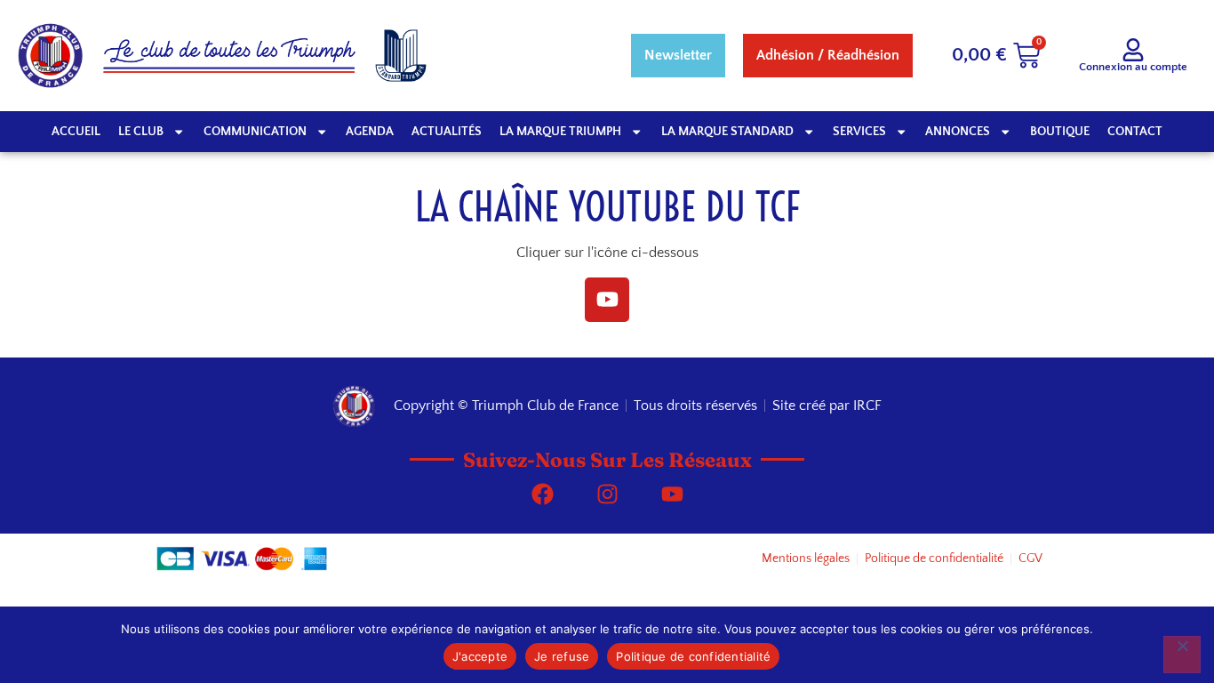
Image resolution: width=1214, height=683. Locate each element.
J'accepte (479, 656)
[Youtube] (607, 299)
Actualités (446, 132)
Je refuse (561, 656)
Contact (1134, 132)
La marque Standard (727, 132)
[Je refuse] (1182, 654)
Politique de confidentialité (693, 656)
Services (859, 132)
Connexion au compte (1133, 66)
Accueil (76, 132)
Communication (255, 132)
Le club (141, 132)
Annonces (957, 132)
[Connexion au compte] (1133, 49)
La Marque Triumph (560, 132)
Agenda (370, 132)
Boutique (1060, 132)
